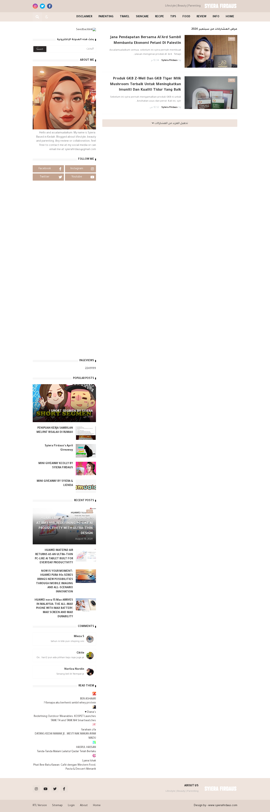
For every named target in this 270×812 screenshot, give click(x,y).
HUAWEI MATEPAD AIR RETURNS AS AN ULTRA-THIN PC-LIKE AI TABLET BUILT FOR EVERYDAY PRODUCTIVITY (54, 556)
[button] (46, 16)
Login (71, 805)
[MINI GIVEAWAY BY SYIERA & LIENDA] (86, 486)
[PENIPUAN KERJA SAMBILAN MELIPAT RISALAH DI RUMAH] (86, 433)
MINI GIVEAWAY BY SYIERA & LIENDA (55, 483)
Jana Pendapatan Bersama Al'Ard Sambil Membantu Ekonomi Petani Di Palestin (145, 40)
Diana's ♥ (90, 712)
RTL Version (40, 805)
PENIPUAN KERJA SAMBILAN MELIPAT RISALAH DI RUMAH (54, 430)
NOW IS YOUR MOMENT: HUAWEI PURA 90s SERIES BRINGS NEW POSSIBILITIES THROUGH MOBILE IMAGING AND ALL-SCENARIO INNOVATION (54, 581)
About (84, 805)
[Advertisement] (64, 290)
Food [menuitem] (186, 16)
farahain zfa (88, 730)
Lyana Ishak (89, 761)
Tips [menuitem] (173, 16)
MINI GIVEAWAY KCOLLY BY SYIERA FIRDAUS (55, 465)
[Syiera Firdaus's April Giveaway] (86, 451)
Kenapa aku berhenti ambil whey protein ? (70, 703)
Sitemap (57, 805)
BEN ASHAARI (88, 699)
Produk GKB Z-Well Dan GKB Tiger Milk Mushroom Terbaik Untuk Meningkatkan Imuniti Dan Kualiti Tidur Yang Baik (145, 84)
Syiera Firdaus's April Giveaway (59, 448)
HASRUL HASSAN (86, 747)
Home (97, 805)
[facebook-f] (49, 6)
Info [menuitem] (216, 16)
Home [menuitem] (230, 16)
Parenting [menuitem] (106, 16)
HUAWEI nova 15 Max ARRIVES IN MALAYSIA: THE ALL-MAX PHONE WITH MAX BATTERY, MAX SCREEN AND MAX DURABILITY (54, 608)
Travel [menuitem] (125, 16)
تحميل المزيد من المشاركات (171, 123)
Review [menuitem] (201, 16)
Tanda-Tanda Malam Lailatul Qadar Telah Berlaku (66, 751)
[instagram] (35, 6)
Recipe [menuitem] (159, 16)
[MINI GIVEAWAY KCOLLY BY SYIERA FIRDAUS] (86, 468)
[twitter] (42, 6)
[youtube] (45, 788)
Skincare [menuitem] (142, 16)
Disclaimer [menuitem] (84, 16)
